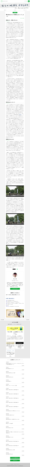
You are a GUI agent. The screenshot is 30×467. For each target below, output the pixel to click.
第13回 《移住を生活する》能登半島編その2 (12, 402)
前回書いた (20, 114)
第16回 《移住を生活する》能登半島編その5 (12, 389)
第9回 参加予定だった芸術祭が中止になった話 (12, 419)
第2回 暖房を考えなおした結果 (10, 449)
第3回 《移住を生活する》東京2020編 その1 (12, 445)
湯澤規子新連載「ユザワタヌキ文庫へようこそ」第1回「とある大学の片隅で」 (10, 346)
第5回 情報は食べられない (9, 437)
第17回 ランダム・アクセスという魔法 (11, 385)
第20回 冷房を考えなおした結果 (10, 372)
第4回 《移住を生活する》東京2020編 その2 (12, 441)
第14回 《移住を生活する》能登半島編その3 (12, 398)
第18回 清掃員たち (8, 381)
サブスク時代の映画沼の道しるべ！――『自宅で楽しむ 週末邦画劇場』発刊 (19, 346)
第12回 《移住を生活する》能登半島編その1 (12, 406)
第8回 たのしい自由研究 (9, 423)
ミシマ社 (11, 464)
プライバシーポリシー (17, 464)
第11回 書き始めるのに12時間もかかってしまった (13, 410)
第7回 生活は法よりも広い (9, 427)
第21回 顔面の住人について (10, 368)
